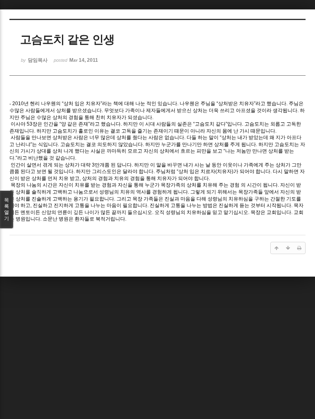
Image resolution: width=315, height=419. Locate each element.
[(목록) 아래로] (288, 248)
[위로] (276, 248)
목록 (6, 209)
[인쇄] (299, 248)
